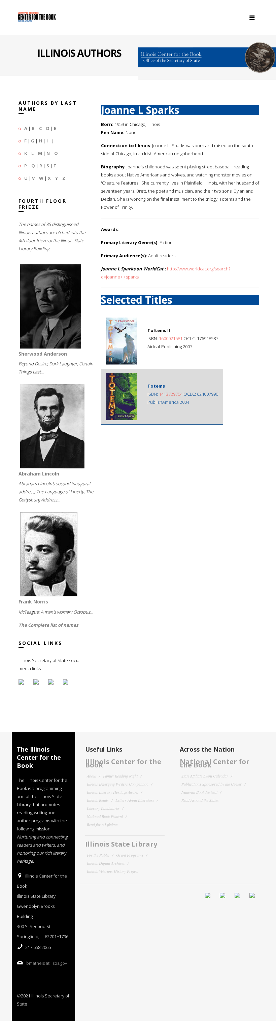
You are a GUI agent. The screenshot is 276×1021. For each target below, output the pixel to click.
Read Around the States (200, 800)
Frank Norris (33, 601)
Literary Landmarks (103, 808)
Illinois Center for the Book (123, 763)
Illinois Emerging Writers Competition (117, 784)
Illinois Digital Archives (106, 863)
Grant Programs (129, 855)
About (91, 776)
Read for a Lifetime (102, 824)
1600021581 (170, 338)
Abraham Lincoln (39, 473)
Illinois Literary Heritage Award (112, 792)
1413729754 (170, 394)
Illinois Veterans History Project (112, 871)
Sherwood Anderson (43, 354)
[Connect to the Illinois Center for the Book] (207, 55)
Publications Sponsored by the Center (211, 784)
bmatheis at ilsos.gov (46, 963)
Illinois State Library (121, 844)
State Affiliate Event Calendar (204, 776)
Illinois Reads (98, 800)
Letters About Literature (134, 800)
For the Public (98, 855)
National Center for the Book (214, 763)
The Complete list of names (48, 625)
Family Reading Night (120, 776)
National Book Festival (105, 816)
